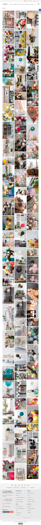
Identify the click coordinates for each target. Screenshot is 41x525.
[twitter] (19, 485)
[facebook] (12, 485)
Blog (28, 4)
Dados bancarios (16, 487)
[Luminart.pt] (5, 4)
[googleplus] (28, 485)
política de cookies (26, 520)
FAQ (27, 487)
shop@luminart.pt (8, 506)
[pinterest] (22, 485)
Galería (26, 4)
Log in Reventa (32, 487)
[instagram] (16, 485)
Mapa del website (9, 487)
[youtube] (25, 485)
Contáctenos (31, 4)
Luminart (29, 517)
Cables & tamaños (23, 487)
